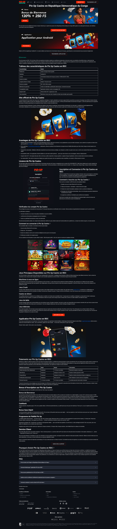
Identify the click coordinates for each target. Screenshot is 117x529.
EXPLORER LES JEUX (58, 314)
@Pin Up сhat (21, 504)
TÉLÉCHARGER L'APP (91, 2)
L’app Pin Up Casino (86, 321)
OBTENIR (25, 20)
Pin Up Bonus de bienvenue (34, 146)
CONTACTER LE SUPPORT (58, 444)
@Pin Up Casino (31, 504)
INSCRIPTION (81, 2)
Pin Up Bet (30, 144)
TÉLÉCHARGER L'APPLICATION (58, 53)
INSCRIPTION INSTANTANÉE (58, 30)
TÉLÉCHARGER (26, 45)
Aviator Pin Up (76, 289)
